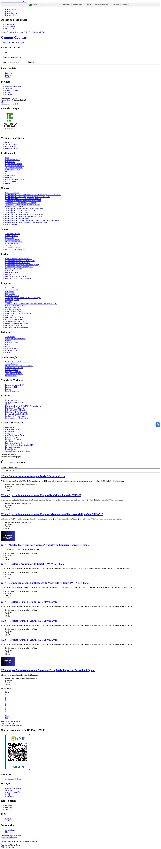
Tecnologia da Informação (14, 374)
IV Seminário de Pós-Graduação (16, 414)
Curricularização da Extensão (15, 339)
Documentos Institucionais (14, 166)
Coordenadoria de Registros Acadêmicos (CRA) (22, 265)
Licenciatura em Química (14, 207)
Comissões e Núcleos (12, 170)
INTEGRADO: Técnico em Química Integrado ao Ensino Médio (27, 197)
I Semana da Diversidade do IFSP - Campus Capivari (23, 406)
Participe (89, 4)
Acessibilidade (10, 24)
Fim (6, 718)
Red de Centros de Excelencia (15, 179)
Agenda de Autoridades (13, 779)
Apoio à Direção (11, 364)
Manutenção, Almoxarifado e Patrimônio (19, 366)
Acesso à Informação (12, 90)
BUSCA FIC (9, 345)
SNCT (7, 404)
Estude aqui (9, 142)
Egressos (8, 389)
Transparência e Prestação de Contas (17, 451)
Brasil (35, 5)
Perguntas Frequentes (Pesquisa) (16, 327)
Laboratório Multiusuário (14, 319)
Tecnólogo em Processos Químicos (17, 212)
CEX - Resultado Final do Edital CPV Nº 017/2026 (29, 639)
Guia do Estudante (11, 244)
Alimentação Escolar (12, 247)
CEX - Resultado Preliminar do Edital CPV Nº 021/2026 (32, 563)
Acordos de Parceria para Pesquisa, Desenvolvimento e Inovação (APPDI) (31, 304)
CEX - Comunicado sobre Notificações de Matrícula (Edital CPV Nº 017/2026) (45, 582)
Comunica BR (77, 4)
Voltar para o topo (7, 723)
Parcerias (8, 341)
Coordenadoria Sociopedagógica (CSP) (19, 267)
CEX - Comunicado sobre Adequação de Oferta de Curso (33, 476)
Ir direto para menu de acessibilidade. (14, 2)
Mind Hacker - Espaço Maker (15, 276)
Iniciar (7, 692)
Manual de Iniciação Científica (15, 325)
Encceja (8, 274)
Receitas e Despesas (12, 437)
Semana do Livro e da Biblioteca (16, 418)
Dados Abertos (10, 449)
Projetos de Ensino (11, 273)
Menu (3, 102)
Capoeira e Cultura (11, 348)
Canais (124, 4)
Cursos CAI (9, 271)
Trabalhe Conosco (11, 144)
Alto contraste (10, 26)
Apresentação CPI (11, 290)
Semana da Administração (14, 402)
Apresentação (10, 337)
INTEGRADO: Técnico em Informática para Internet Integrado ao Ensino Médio (33, 195)
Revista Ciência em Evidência (15, 306)
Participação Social (11, 431)
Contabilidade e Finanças (14, 368)
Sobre (7, 158)
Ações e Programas (12, 429)
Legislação (115, 4)
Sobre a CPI (9, 288)
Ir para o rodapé (11, 15)
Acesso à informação (101, 4)
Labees (7, 347)
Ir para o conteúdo (12, 9)
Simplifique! (66, 4)
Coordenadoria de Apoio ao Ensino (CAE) (20, 261)
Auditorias (8, 433)
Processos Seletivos (12, 148)
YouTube (8, 809)
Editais (7, 183)
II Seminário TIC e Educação (15, 410)
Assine (7, 821)
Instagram (8, 807)
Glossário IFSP (10, 181)
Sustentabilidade (11, 376)
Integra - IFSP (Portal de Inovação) (17, 323)
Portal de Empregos (12, 391)
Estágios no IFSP (11, 387)
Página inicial (5, 100)
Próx (7, 716)
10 (6, 714)
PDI (6, 172)
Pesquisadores (10, 294)
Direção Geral (10, 162)
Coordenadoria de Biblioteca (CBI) (17, 263)
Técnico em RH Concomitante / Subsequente (20, 203)
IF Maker (8, 177)
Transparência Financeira (14, 168)
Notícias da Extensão (12, 350)
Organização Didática (12, 240)
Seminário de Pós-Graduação (15, 416)
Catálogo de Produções (13, 310)
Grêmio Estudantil (11, 236)
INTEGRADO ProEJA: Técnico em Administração (23, 199)
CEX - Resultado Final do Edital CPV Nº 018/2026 (29, 620)
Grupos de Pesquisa (12, 296)
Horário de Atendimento (13, 164)
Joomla (34, 841)
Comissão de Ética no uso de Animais (18, 313)
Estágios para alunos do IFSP (15, 385)
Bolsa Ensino (9, 238)
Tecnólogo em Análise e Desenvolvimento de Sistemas (24, 209)
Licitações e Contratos (13, 372)
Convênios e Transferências (14, 435)
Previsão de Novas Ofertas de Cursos (18, 278)
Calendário (9, 352)
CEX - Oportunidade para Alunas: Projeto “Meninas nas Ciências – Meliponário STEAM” (52, 514)
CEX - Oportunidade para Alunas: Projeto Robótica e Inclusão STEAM (41, 495)
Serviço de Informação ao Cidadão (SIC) (19, 445)
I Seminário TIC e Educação (15, 408)
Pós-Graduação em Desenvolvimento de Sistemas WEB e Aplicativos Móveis (32, 220)
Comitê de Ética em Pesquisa (15, 311)
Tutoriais (8, 246)
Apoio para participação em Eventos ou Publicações (23, 298)
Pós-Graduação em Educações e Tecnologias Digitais (23, 216)
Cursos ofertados (11, 224)
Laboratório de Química (13, 269)
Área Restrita (9, 94)
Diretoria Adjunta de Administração (17, 362)
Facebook (8, 805)
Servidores (9, 441)
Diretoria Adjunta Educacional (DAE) (18, 259)
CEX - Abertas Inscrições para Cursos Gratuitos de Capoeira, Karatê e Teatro (45, 544)
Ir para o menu (11, 11)
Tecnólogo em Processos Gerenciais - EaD (20, 211)
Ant (6, 694)
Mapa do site (9, 28)
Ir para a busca (11, 13)
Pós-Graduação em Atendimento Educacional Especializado (26, 222)
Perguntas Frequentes (12, 447)
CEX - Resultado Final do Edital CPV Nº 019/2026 (29, 601)
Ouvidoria (8, 92)
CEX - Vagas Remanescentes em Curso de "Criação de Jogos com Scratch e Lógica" (48, 670)
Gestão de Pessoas (11, 370)
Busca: (5, 62)
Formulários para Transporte (15, 249)
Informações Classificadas (14, 443)
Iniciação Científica (12, 308)
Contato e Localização (13, 86)
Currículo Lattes (10, 315)
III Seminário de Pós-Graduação (16, 412)
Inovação (8, 302)
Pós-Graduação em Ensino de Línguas (18, 218)
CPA (7, 174)
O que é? (8, 819)
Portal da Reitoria (11, 146)
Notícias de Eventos (12, 400)
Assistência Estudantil (12, 234)
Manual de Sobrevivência (14, 242)
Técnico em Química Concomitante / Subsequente (22, 205)
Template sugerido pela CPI (14, 321)
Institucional (9, 427)
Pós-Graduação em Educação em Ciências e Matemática (24, 214)
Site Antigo (9, 88)
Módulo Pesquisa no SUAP (14, 317)
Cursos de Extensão (12, 193)
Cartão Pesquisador (12, 300)
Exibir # (6, 470)
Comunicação (10, 175)
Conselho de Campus (12, 160)
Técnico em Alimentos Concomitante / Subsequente (23, 201)
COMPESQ (9, 292)
